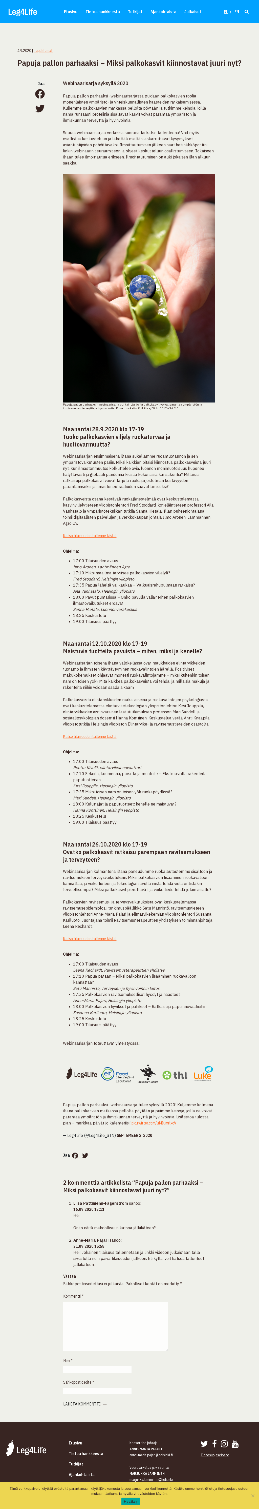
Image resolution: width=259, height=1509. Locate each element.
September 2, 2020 (134, 1135)
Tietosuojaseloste (215, 1455)
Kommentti (73, 1296)
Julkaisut (192, 11)
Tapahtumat (43, 50)
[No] (252, 1495)
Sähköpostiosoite (78, 1382)
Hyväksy (131, 1501)
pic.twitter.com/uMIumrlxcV (154, 1122)
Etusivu (70, 11)
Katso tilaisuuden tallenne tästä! (89, 535)
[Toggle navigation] (246, 11)
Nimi (68, 1360)
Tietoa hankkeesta (102, 11)
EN (236, 11)
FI (226, 11)
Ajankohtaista (163, 11)
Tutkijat (135, 11)
